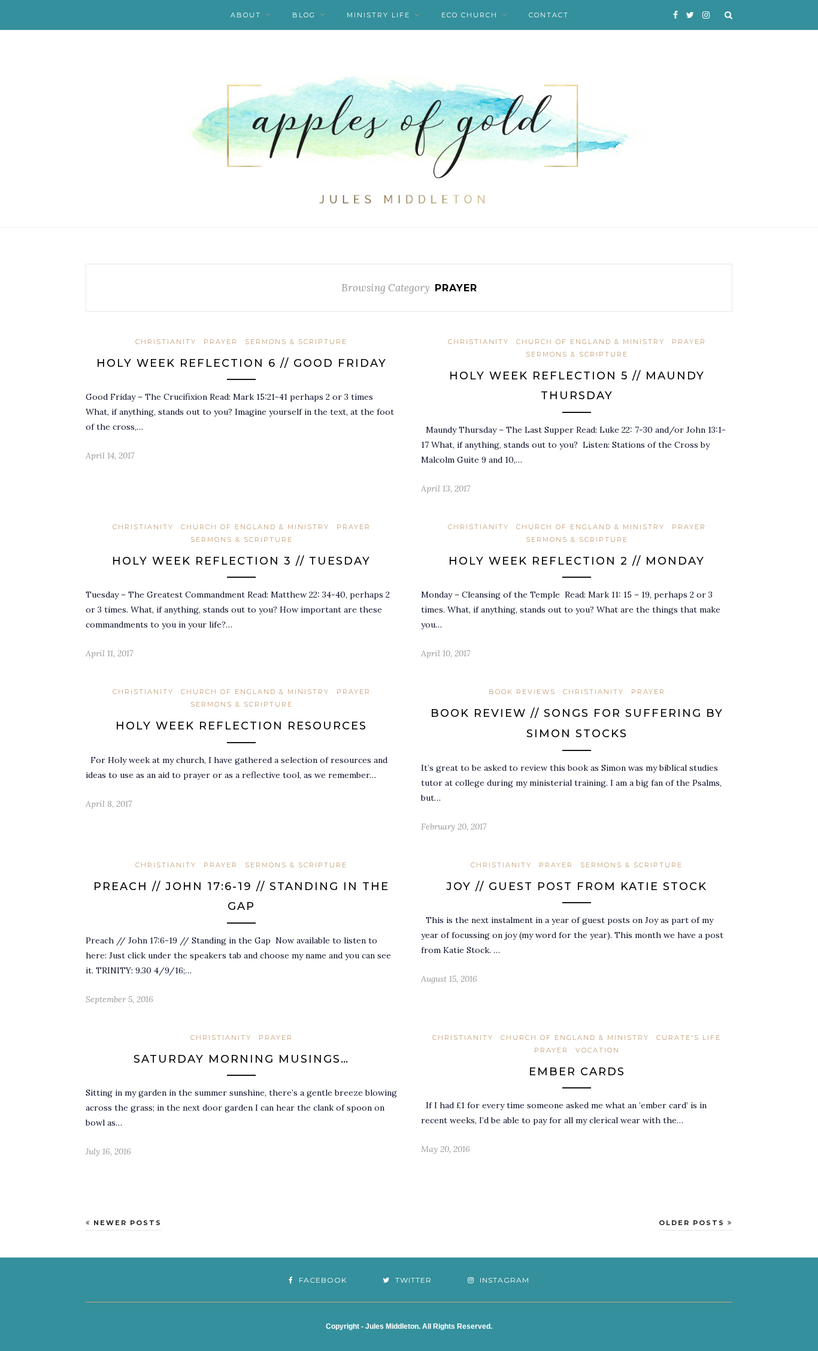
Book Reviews (522, 691)
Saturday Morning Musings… (241, 1059)
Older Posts (693, 1223)
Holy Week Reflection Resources (241, 725)
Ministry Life (378, 15)
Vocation (597, 1050)
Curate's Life (688, 1037)
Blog (304, 15)
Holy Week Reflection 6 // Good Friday (241, 363)
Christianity (165, 341)
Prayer (221, 341)
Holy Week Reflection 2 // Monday (577, 561)
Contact (549, 15)
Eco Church (469, 15)
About (246, 15)
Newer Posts (126, 1223)
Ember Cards (577, 1071)
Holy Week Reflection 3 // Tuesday (241, 561)
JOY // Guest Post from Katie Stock (576, 886)
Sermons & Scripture (296, 341)
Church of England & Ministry (590, 341)
